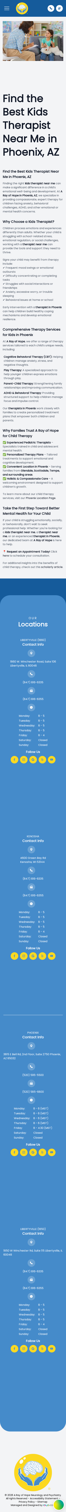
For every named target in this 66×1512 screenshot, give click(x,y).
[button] (6, 8)
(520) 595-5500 (33, 1075)
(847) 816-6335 (33, 682)
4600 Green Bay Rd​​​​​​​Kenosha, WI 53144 (33, 860)
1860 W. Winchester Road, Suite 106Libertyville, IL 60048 (33, 664)
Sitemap (42, 1501)
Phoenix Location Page (41, 498)
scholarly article (52, 567)
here (6, 556)
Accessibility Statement (44, 1498)
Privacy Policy (27, 1501)
